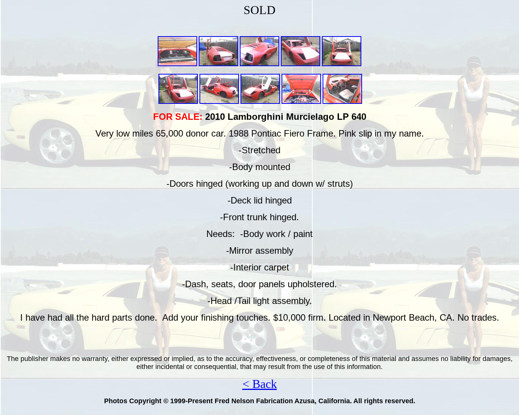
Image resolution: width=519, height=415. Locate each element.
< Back (259, 384)
